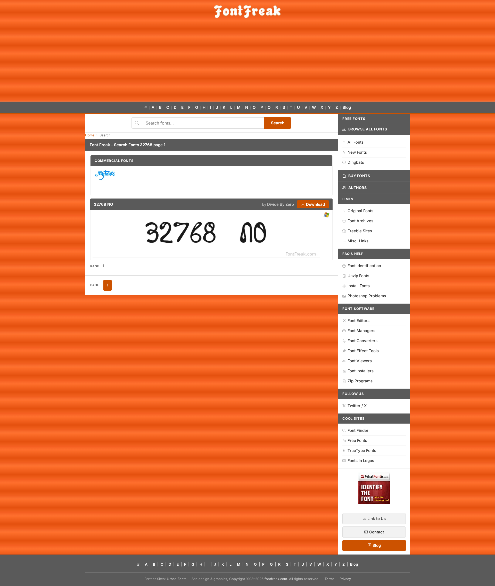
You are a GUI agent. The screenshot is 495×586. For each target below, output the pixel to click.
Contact (376, 532)
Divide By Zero (280, 204)
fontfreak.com (276, 579)
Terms (329, 579)
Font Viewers (360, 360)
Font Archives (360, 220)
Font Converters (362, 340)
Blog (347, 107)
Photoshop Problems (367, 295)
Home (90, 135)
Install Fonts (359, 285)
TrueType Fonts (362, 450)
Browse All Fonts (367, 129)
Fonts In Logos (361, 460)
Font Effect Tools (363, 350)
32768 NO (103, 204)
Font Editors (358, 320)
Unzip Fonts (358, 275)
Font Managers (361, 330)
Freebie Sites (360, 230)
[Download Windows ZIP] (326, 215)
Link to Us (376, 518)
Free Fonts (357, 440)
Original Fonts (360, 210)
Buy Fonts (359, 176)
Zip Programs (360, 380)
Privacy (345, 579)
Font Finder (358, 430)
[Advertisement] (247, 63)
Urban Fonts (176, 579)
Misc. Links (358, 240)
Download (315, 204)
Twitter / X (357, 405)
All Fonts (356, 142)
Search (277, 122)
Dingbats (356, 162)
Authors (357, 187)
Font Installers (361, 370)
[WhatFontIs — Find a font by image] (374, 502)
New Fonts (357, 152)
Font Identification (364, 265)
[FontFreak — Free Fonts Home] (247, 11)
